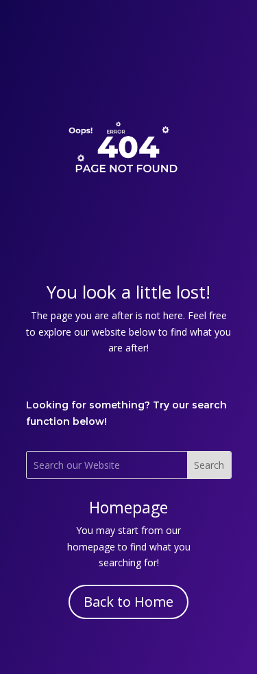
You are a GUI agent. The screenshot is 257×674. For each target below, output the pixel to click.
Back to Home (128, 601)
